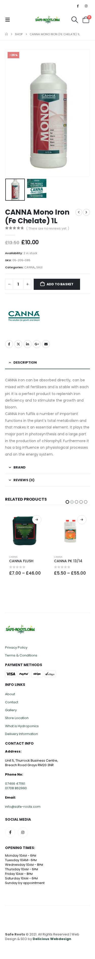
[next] (86, 212)
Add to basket (60, 284)
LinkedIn (28, 344)
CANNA (29, 267)
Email (46, 344)
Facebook (9, 344)
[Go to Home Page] (6, 34)
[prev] (78, 212)
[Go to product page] (25, 531)
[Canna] (24, 316)
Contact (11, 702)
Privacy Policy (16, 647)
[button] (9, 19)
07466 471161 (15, 783)
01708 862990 (16, 788)
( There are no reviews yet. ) (47, 228)
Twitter (18, 344)
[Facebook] (77, 5)
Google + (37, 344)
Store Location (17, 718)
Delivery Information (21, 733)
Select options (36, 519)
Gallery (11, 710)
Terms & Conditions (21, 655)
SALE (39, 267)
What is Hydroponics (22, 726)
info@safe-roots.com (23, 806)
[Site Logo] (47, 19)
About (10, 694)
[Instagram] (86, 5)
